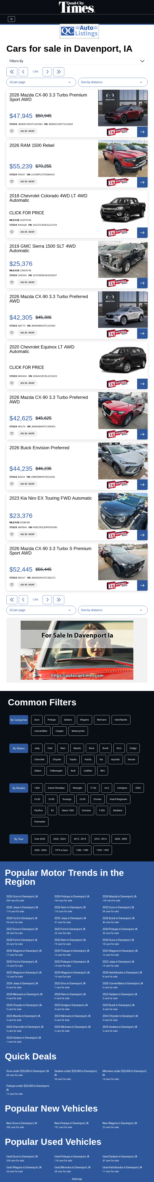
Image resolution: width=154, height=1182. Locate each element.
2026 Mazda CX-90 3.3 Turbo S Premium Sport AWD (50, 550)
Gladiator (117, 810)
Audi (73, 770)
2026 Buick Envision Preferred (39, 448)
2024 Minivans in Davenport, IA (24, 996)
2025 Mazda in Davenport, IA (23, 1018)
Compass (122, 788)
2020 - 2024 (59, 839)
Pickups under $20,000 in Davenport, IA (27, 1089)
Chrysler (57, 759)
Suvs (36, 719)
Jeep (36, 748)
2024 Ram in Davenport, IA (70, 996)
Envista (97, 799)
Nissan (131, 759)
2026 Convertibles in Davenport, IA (123, 985)
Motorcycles (78, 731)
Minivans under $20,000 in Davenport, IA (125, 1075)
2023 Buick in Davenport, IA (119, 1007)
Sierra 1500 (68, 810)
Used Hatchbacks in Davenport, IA (122, 1169)
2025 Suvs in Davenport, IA (118, 909)
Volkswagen (56, 770)
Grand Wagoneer (118, 799)
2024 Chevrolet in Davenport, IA (25, 1028)
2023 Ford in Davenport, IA (69, 931)
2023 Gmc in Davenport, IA (70, 985)
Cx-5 (106, 788)
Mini (102, 770)
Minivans (101, 719)
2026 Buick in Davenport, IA (119, 920)
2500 (138, 788)
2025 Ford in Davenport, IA (21, 963)
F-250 (102, 810)
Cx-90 (51, 799)
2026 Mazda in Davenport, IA (120, 898)
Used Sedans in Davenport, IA (120, 1158)
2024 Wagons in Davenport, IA (72, 974)
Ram (62, 748)
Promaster (39, 821)
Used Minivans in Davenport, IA (72, 1169)
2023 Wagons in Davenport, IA (120, 952)
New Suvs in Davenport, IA (21, 1125)
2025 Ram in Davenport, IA (70, 941)
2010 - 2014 (100, 839)
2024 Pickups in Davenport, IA (120, 931)
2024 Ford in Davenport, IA (21, 941)
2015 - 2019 (80, 839)
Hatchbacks (121, 719)
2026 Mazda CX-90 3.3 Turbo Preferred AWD (48, 298)
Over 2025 (39, 839)
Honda (88, 759)
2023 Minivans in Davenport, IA (72, 1018)
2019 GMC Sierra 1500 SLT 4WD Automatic (42, 248)
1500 (37, 788)
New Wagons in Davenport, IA (120, 1125)
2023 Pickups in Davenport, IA (71, 963)
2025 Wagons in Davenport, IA (24, 974)
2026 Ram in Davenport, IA (70, 909)
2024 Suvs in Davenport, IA (118, 941)
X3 (52, 810)
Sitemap (77, 1179)
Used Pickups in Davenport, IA (71, 1158)
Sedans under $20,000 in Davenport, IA (75, 1075)
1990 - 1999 (103, 850)
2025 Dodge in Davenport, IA (71, 1007)
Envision (86, 810)
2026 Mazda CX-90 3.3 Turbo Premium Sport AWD (48, 97)
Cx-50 (37, 799)
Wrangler (77, 788)
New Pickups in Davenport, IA (71, 1125)
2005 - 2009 (121, 839)
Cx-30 (82, 799)
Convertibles (40, 731)
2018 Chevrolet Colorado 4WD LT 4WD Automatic (48, 198)
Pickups (52, 719)
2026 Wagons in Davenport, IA (24, 952)
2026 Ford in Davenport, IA (21, 920)
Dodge (133, 748)
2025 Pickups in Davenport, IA (71, 952)
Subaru (38, 770)
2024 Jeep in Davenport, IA (22, 985)
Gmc (119, 748)
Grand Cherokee (56, 788)
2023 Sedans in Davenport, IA (120, 996)
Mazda (77, 748)
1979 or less (61, 850)
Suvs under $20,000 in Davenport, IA (27, 1073)
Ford (50, 748)
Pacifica (38, 810)
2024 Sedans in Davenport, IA (23, 1039)
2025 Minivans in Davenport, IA (72, 1028)
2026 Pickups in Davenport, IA (71, 898)
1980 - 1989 (82, 850)
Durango (67, 799)
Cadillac (88, 770)
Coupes (59, 731)
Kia (101, 759)
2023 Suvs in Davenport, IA (22, 931)
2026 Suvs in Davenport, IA (22, 898)
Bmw (91, 748)
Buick (105, 748)
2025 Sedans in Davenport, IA (120, 1028)
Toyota (72, 759)
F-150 (93, 788)
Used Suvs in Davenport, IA (22, 1158)
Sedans (68, 719)
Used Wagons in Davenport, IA (24, 1169)
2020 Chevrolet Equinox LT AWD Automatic (41, 349)
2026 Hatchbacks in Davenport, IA (122, 974)
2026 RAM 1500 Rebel (31, 145)
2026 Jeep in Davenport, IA (22, 909)
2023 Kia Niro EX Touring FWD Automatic (50, 498)
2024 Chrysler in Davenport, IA (24, 1007)
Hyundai (115, 759)
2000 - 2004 (40, 850)
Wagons (84, 719)
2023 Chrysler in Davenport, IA (120, 1018)
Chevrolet (39, 759)
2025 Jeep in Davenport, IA (70, 920)
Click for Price (26, 212)
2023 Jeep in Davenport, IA (118, 963)
